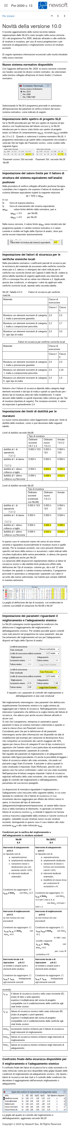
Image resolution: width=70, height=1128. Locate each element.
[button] (52, 16)
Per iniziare (8, 16)
